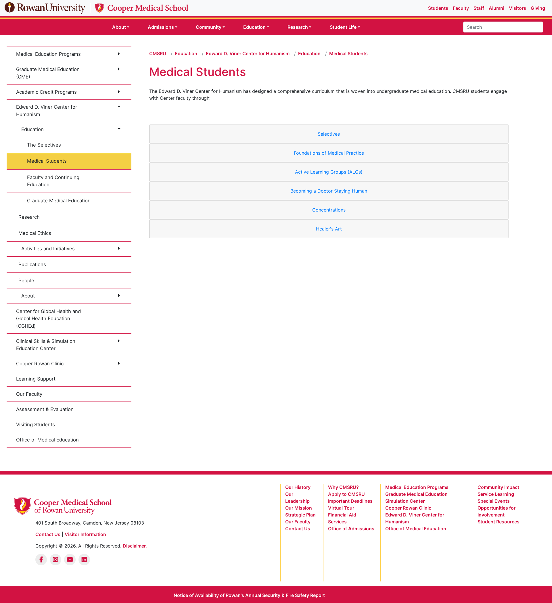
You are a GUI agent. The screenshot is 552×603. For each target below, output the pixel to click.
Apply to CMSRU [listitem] (346, 494)
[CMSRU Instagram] (55, 559)
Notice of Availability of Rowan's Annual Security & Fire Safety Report (249, 595)
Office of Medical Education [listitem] (415, 528)
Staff (479, 8)
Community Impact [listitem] (498, 487)
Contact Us (47, 534)
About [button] (119, 27)
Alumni (496, 8)
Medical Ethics (34, 233)
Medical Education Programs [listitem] (416, 487)
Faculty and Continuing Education (53, 180)
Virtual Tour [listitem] (341, 508)
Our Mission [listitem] (298, 508)
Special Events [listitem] (494, 501)
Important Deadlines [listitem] (350, 501)
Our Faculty (29, 394)
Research (29, 217)
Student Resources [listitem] (499, 522)
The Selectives (44, 145)
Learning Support (35, 379)
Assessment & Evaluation (45, 409)
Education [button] (254, 27)
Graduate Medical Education (59, 200)
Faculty (461, 8)
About (28, 296)
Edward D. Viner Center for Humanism (46, 110)
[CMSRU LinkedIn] (84, 559)
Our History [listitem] (297, 487)
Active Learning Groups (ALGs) (329, 172)
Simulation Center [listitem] (405, 501)
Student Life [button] (343, 27)
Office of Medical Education (47, 440)
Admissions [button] (161, 27)
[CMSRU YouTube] (70, 559)
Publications (32, 264)
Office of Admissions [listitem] (351, 528)
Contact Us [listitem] (297, 528)
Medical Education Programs (48, 54)
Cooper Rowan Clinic (40, 363)
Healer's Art (329, 229)
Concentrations (329, 210)
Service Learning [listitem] (496, 494)
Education (32, 129)
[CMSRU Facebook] (41, 559)
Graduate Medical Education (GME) (48, 72)
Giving (538, 8)
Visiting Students (35, 424)
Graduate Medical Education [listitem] (416, 494)
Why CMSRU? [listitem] (343, 487)
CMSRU (157, 53)
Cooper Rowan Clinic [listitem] (408, 508)
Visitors (517, 8)
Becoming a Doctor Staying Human (328, 191)
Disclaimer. (135, 546)
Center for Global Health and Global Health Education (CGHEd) (48, 318)
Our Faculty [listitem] (297, 522)
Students (438, 8)
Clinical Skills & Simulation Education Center (45, 344)
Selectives (329, 134)
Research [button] (298, 27)
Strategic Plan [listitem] (300, 515)
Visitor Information (85, 534)
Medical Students (47, 161)
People (26, 280)
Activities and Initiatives (48, 248)
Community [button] (208, 27)
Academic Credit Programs (46, 92)
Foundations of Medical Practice (329, 153)
